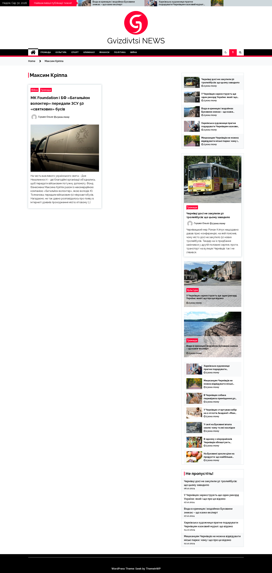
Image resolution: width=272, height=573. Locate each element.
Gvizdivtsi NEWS (136, 40)
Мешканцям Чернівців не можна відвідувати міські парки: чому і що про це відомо (220, 3)
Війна (133, 52)
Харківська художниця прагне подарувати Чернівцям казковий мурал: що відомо (152, 3)
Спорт (75, 52)
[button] (225, 52)
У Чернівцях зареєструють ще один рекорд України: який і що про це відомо (219, 96)
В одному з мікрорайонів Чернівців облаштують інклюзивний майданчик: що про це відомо (220, 441)
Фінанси (104, 52)
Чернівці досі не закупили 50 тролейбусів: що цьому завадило (220, 81)
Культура (61, 52)
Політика (120, 52)
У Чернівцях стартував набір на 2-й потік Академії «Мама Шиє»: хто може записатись (220, 412)
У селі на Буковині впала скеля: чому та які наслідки (219, 426)
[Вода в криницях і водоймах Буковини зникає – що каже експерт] (212, 334)
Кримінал (89, 52)
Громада (45, 52)
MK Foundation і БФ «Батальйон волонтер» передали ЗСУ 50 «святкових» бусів (60, 103)
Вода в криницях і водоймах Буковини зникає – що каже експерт (85, 3)
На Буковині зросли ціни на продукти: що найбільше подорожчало (219, 455)
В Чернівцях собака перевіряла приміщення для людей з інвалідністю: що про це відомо (220, 397)
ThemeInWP (153, 568)
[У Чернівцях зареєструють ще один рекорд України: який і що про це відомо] (212, 284)
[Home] (33, 52)
